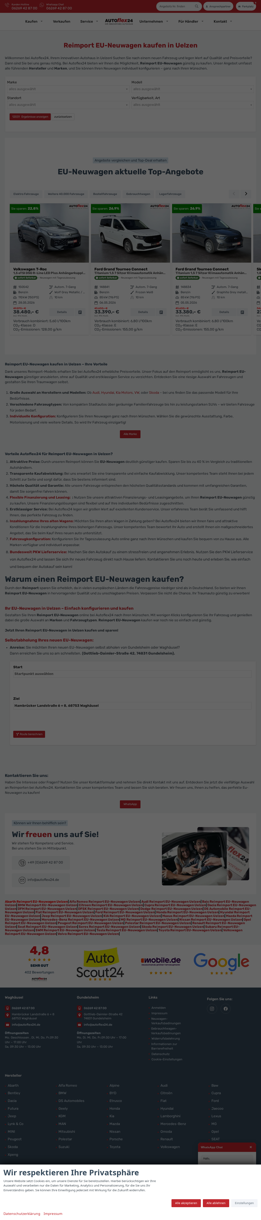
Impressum (53, 1213)
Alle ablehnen (216, 1203)
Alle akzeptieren (186, 1203)
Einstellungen (244, 1203)
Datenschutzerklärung (21, 1213)
